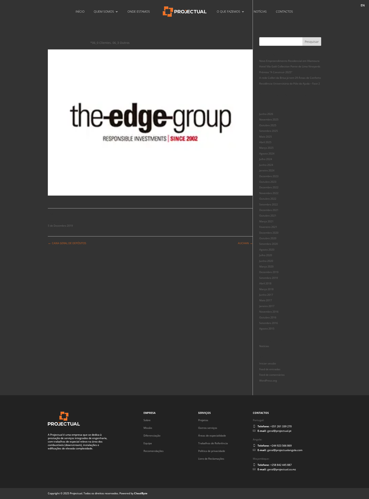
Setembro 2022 (268, 204)
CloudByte (140, 493)
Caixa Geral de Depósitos (67, 243)
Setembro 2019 (268, 278)
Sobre (147, 420)
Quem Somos (104, 11)
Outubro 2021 (267, 215)
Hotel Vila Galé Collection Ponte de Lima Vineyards (289, 66)
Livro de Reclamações (211, 458)
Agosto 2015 (266, 328)
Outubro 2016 (267, 317)
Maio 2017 (265, 300)
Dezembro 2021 (268, 210)
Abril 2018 (265, 283)
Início (80, 11)
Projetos (203, 420)
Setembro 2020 (268, 244)
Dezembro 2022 (268, 187)
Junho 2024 (266, 165)
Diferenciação (152, 435)
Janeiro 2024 (266, 170)
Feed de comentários (272, 375)
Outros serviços (207, 428)
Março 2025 (266, 148)
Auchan (245, 243)
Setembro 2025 (268, 131)
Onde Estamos (138, 11)
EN (363, 5)
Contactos (284, 11)
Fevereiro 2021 (268, 227)
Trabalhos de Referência (213, 443)
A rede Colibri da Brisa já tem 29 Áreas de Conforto (290, 78)
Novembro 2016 (268, 311)
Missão (148, 428)
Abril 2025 (265, 142)
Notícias (260, 11)
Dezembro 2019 (268, 272)
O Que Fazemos (228, 11)
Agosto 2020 (266, 249)
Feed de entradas (269, 369)
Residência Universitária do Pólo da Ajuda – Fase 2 (289, 83)
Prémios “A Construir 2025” (275, 72)
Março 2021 (266, 221)
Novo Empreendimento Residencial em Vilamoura (289, 61)
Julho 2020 (265, 255)
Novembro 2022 (268, 193)
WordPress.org (268, 380)
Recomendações (154, 451)
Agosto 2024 (266, 153)
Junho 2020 (266, 261)
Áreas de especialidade (212, 435)
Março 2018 (266, 289)
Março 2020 (266, 266)
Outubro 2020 (267, 238)
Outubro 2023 (267, 182)
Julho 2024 (265, 159)
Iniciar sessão (267, 363)
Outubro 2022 (267, 198)
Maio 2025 (265, 136)
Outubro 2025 (267, 125)
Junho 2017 (266, 295)
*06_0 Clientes (100, 43)
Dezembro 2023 (268, 176)
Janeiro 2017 (266, 306)
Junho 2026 (266, 114)
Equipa (148, 443)
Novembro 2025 (268, 119)
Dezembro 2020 (268, 233)
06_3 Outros (121, 43)
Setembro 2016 (268, 323)
